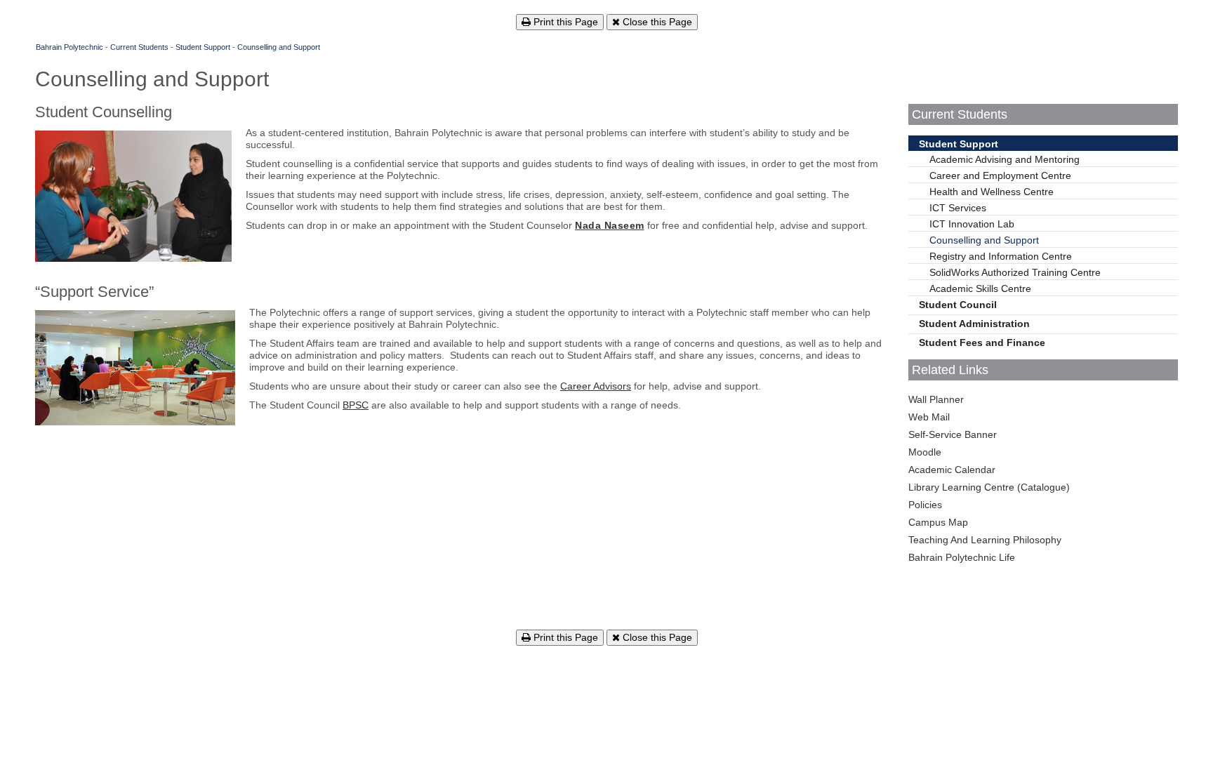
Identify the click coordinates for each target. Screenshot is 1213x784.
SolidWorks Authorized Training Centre (1015, 272)
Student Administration (974, 323)
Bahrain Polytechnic (69, 47)
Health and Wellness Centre (991, 191)
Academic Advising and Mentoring (1004, 159)
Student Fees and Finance (982, 342)
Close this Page (656, 21)
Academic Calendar (951, 469)
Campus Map (938, 522)
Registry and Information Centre (1000, 256)
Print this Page (564, 21)
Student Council (958, 304)
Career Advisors (595, 386)
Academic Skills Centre (980, 288)
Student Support (202, 47)
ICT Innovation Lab (971, 224)
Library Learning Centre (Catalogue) (989, 487)
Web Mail (929, 417)
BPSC (356, 405)
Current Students (139, 47)
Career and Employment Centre (1000, 175)
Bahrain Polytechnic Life (961, 557)
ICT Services (957, 207)
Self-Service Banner (952, 434)
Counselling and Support (278, 47)
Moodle (924, 452)
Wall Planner (936, 399)
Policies (925, 504)
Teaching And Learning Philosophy (984, 539)
